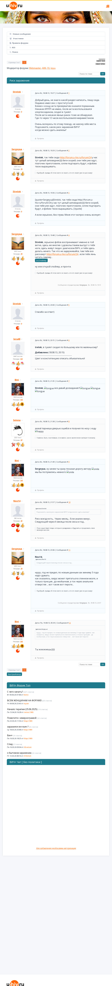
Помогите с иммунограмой (21, 717)
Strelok (17, 91)
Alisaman (28, 747)
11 (69, 550)
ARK (44, 68)
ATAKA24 (27, 756)
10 (69, 502)
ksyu (53, 68)
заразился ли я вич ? (18, 726)
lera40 (16, 339)
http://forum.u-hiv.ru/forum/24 (76, 157)
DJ (48, 68)
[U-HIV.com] (56, 17)
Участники (18, 38)
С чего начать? (15, 691)
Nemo (26, 694)
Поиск (15, 52)
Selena (16, 420)
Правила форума (20, 43)
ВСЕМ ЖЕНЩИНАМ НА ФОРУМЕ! (24, 700)
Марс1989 (28, 721)
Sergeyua (17, 149)
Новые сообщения (21, 34)
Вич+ (10, 735)
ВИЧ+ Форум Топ (20, 685)
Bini (17, 379)
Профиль (40, 138)
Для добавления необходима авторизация (56, 848)
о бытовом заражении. (19, 752)
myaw (26, 703)
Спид (10, 744)
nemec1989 (28, 712)
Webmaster (35, 68)
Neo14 (16, 500)
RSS (13, 47)
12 (70, 623)
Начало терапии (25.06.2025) (22, 709)
